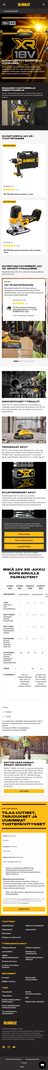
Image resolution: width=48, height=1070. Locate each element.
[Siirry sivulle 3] (26, 361)
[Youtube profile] (14, 1047)
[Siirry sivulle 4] (32, 361)
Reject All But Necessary (24, 540)
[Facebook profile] (4, 1047)
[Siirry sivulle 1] (16, 361)
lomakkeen (25, 903)
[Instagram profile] (9, 1047)
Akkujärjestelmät (11, 11)
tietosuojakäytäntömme (25, 899)
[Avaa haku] (43, 4)
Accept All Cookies (24, 546)
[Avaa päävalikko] (4, 4)
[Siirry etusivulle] (24, 5)
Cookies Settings (24, 534)
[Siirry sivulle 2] (21, 361)
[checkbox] (4, 871)
